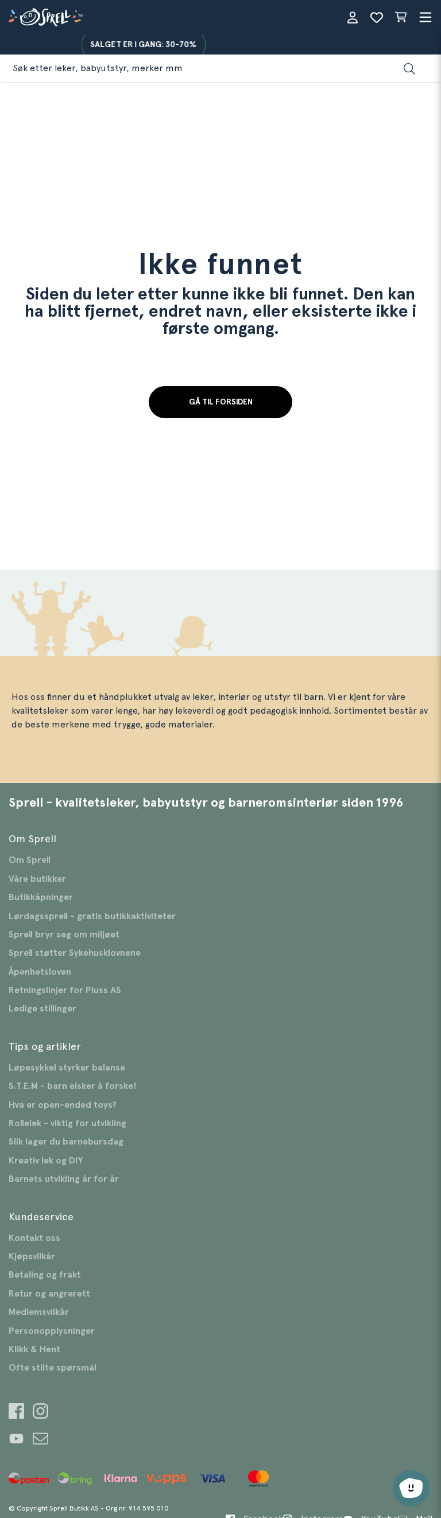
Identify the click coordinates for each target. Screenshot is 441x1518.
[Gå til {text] (16, 1412)
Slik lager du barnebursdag (66, 1141)
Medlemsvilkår (39, 1312)
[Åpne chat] (411, 1488)
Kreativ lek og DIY (46, 1160)
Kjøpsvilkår (32, 1256)
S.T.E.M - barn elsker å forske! (73, 1086)
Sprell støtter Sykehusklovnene (75, 952)
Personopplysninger (52, 1331)
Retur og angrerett (49, 1293)
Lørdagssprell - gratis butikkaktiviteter (92, 916)
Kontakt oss (34, 1238)
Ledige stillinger (42, 1008)
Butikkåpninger (41, 897)
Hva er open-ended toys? (63, 1105)
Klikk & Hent (34, 1349)
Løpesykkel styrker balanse (67, 1067)
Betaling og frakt (45, 1274)
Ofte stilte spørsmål (52, 1367)
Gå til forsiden (221, 402)
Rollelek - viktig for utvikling (67, 1123)
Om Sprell (30, 860)
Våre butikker (37, 878)
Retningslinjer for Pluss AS (65, 990)
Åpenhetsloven (40, 971)
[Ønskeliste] (376, 17)
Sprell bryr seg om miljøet (64, 934)
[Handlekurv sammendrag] (400, 17)
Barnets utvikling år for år (64, 1179)
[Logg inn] (352, 17)
